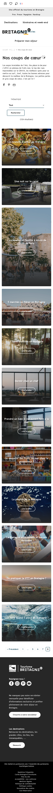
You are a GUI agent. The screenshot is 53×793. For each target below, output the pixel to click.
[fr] (21, 4)
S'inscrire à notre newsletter (25, 715)
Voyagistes (27, 15)
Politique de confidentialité (25, 784)
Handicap (36, 15)
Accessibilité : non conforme (25, 779)
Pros (14, 15)
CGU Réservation (25, 791)
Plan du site (25, 777)
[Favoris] (11, 3)
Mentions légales (25, 781)
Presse (19, 15)
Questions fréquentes (25, 772)
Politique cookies (25, 786)
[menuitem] (11, 22)
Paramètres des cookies (25, 788)
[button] (16, 3)
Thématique (16, 99)
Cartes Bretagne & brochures (25, 774)
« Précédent (12, 649)
